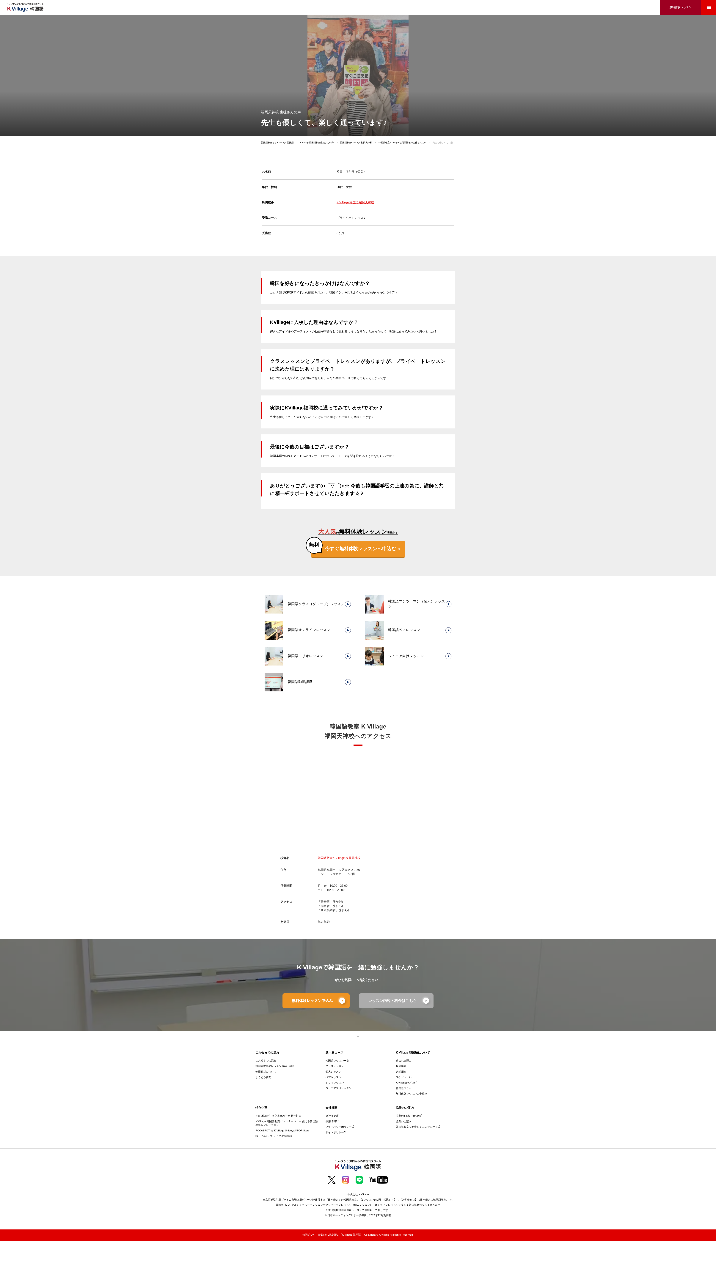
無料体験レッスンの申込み (411, 1093)
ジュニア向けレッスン (339, 1088)
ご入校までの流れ (265, 1060)
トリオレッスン (335, 1082)
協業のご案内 (404, 1121)
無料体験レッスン (680, 7)
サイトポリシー (335, 1132)
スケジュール (404, 1077)
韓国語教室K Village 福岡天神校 (339, 858)
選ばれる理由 (404, 1060)
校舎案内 (401, 1066)
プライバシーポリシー (339, 1127)
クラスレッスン (335, 1066)
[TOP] (358, 1036)
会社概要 (331, 1116)
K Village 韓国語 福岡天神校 (355, 202)
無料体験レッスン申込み (312, 1001)
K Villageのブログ (406, 1082)
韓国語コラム (404, 1088)
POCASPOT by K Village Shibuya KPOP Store (282, 1130)
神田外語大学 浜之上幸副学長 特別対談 (278, 1116)
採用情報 (331, 1121)
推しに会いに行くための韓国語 (273, 1136)
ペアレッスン (333, 1077)
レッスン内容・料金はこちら (392, 1001)
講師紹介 (401, 1071)
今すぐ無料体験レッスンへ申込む (360, 548)
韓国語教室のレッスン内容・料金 (275, 1066)
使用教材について (265, 1071)
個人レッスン (333, 1071)
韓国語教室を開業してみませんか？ (417, 1127)
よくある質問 (263, 1077)
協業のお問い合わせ (407, 1116)
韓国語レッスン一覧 (337, 1060)
